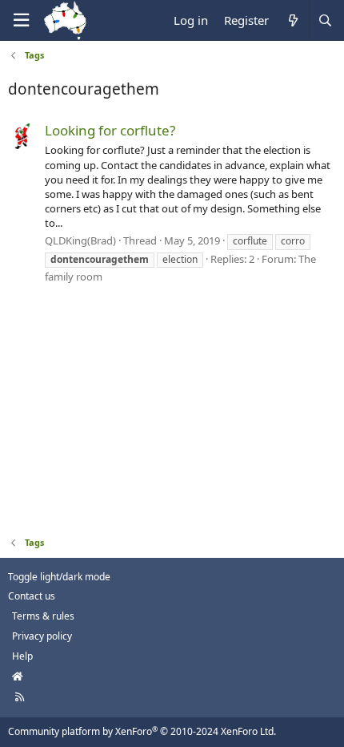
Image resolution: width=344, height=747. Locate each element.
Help (22, 656)
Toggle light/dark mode (59, 576)
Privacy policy (42, 636)
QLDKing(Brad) (80, 240)
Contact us (31, 596)
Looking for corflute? (110, 130)
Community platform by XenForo (142, 731)
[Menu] (20, 20)
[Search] (325, 20)
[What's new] (292, 20)
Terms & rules (43, 616)
